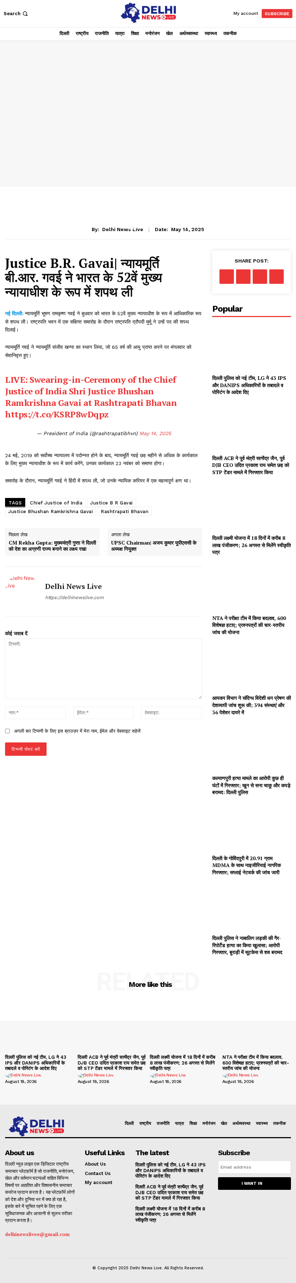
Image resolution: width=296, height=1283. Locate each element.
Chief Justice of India (56, 503)
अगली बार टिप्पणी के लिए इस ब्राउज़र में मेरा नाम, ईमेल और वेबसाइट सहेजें (77, 731)
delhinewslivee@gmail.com (37, 1234)
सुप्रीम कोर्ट (139, 226)
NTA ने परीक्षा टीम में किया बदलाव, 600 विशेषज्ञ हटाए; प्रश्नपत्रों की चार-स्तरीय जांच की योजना (249, 625)
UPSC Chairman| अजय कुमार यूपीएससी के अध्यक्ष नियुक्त (153, 546)
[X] (243, 276)
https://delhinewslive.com (74, 597)
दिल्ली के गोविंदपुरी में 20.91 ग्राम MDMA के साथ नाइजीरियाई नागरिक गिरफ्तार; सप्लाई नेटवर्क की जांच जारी (246, 865)
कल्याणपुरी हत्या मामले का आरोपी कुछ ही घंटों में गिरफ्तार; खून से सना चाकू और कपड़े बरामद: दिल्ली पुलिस (251, 785)
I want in (251, 1183)
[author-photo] (24, 1076)
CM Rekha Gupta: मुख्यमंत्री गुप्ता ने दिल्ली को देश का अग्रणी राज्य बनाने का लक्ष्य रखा (52, 546)
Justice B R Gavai (111, 503)
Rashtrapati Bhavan (124, 511)
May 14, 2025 (155, 433)
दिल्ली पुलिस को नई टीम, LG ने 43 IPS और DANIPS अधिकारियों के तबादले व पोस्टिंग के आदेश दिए (249, 384)
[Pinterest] (260, 276)
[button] (16, 13)
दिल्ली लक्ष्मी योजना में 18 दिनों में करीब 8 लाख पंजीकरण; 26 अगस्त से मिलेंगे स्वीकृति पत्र (251, 544)
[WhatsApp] (276, 276)
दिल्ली (164, 226)
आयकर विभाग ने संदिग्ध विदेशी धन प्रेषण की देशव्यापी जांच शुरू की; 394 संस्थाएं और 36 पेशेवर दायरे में (251, 704)
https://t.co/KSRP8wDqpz (57, 414)
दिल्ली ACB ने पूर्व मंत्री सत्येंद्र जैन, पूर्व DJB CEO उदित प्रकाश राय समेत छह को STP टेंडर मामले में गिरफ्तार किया (250, 465)
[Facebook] (226, 276)
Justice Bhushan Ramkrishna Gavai (50, 511)
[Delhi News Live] (22, 591)
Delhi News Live (73, 586)
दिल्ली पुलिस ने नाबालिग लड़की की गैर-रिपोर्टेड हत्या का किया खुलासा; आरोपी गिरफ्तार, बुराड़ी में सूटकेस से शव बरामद (247, 945)
